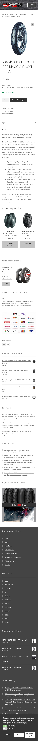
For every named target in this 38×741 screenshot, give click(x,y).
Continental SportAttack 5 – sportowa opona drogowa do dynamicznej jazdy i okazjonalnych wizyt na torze (18, 462)
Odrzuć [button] (8, 735)
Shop (15, 14)
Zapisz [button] (19, 735)
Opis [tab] (3, 123)
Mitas (6, 615)
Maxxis (12, 113)
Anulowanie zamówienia (13, 557)
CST (6, 592)
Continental (9, 588)
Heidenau (8, 600)
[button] (32, 24)
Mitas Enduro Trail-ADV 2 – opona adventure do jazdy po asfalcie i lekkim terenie (18, 456)
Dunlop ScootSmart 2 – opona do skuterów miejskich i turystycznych (17, 451)
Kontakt (7, 565)
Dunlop (7, 596)
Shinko (7, 622)
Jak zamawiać (9, 550)
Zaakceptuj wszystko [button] (30, 735)
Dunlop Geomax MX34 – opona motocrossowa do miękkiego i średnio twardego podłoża (19, 474)
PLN (4, 344)
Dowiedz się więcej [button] (20, 723)
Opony (21, 14)
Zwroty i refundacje (11, 553)
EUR (8, 344)
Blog (6, 542)
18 (9, 113)
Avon (6, 581)
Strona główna (8, 14)
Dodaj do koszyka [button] (10, 244)
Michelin (7, 611)
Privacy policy (9, 561)
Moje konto (8, 546)
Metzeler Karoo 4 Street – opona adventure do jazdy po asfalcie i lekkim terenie (20, 468)
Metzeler (8, 607)
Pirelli (7, 618)
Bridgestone (9, 585)
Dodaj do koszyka (18, 100)
